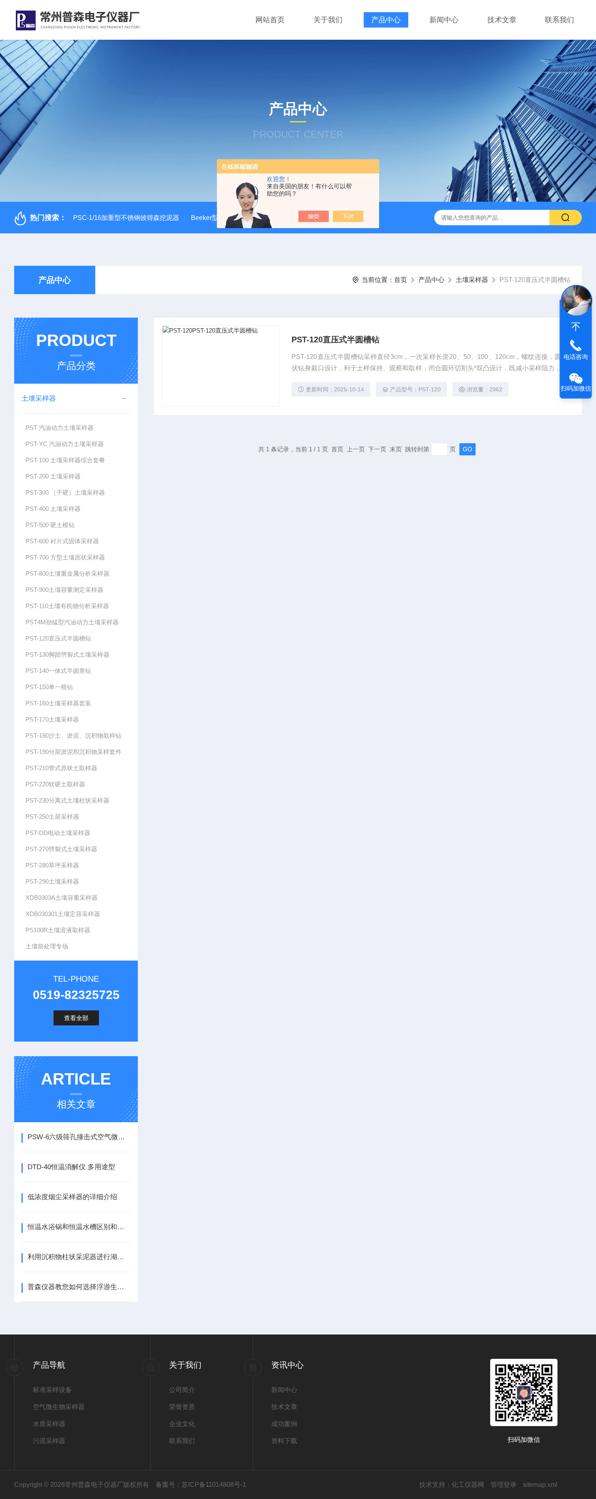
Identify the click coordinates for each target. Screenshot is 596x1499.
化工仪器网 (468, 1484)
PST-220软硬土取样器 (55, 784)
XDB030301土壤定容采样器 (63, 913)
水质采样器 (49, 1423)
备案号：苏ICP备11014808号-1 (201, 1484)
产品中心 (386, 20)
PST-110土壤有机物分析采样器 (67, 605)
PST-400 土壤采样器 (53, 508)
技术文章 (502, 20)
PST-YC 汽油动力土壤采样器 (65, 443)
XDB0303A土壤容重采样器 (62, 897)
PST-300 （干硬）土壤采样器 (65, 492)
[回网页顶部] (575, 327)
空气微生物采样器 (59, 1406)
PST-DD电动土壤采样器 (58, 832)
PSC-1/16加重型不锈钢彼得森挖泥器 (126, 217)
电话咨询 (576, 356)
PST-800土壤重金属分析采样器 (67, 573)
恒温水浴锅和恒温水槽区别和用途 (79, 1227)
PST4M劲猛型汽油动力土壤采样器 (72, 622)
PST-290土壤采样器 (52, 881)
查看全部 (76, 1017)
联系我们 (559, 20)
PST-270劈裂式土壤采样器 (61, 849)
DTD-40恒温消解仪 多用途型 (71, 1167)
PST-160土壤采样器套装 (58, 703)
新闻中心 (444, 20)
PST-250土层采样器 (52, 816)
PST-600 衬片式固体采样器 (62, 541)
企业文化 (182, 1423)
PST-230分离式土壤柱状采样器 (67, 800)
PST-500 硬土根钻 (50, 524)
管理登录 (504, 1484)
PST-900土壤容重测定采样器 (64, 589)
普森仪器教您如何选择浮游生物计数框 (79, 1287)
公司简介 (182, 1389)
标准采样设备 (52, 1389)
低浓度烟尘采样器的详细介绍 (72, 1197)
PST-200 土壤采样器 (53, 476)
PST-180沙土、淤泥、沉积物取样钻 (74, 735)
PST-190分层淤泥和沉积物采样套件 (74, 751)
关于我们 (328, 20)
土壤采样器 (472, 279)
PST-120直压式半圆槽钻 (58, 638)
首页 (400, 279)
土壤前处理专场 (47, 946)
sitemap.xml (540, 1484)
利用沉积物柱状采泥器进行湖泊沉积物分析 (79, 1257)
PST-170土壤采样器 (52, 719)
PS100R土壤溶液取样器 (58, 930)
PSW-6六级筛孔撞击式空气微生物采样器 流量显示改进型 (79, 1137)
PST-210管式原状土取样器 (61, 767)
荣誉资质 (182, 1406)
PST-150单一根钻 (49, 686)
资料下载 (284, 1440)
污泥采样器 (49, 1440)
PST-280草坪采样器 (52, 865)
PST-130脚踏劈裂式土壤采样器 (67, 654)
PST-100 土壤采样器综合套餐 (65, 460)
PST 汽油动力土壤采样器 (60, 427)
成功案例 (284, 1423)
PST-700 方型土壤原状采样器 (65, 557)
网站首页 (270, 20)
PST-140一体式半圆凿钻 (58, 670)
